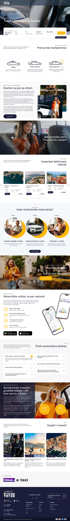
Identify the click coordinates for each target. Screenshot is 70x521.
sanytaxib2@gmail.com (11, 514)
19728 (8, 511)
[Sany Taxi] (9, 494)
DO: (26, 31)
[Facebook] (33, 498)
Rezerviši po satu (60, 37)
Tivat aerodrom (29, 33)
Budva (16, 33)
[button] (5, 25)
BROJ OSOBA (50, 31)
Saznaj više (10, 116)
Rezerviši (62, 33)
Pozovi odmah (45, 278)
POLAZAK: (38, 31)
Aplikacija (60, 278)
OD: (16, 31)
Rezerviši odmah (35, 251)
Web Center (29, 519)
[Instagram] (36, 498)
